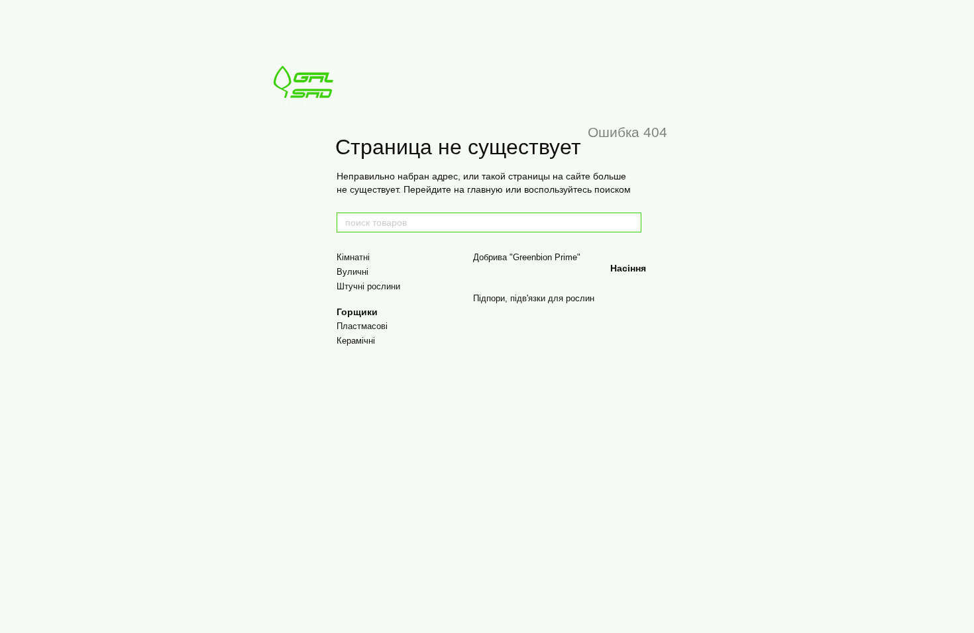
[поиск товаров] (630, 222)
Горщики (357, 312)
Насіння (628, 268)
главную (485, 189)
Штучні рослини (368, 286)
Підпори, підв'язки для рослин (533, 298)
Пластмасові (362, 326)
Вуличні (352, 272)
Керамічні (356, 341)
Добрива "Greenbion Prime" (526, 257)
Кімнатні (353, 257)
